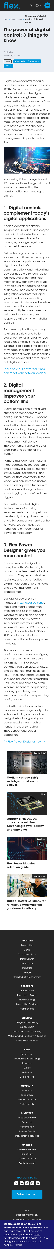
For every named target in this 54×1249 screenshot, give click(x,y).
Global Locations (27, 1099)
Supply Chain (27, 1027)
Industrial (27, 968)
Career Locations (27, 1158)
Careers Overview (27, 1149)
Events (27, 1067)
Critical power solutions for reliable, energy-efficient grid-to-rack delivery (26, 904)
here (37, 1234)
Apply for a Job (27, 1163)
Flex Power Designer (30, 602)
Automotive (27, 945)
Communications (27, 954)
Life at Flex (27, 1154)
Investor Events (27, 1131)
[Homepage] (12, 5)
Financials (27, 1122)
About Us (27, 1090)
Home (27, 1210)
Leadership (27, 1095)
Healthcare (27, 963)
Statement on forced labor (27, 1219)
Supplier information (27, 1214)
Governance (27, 1126)
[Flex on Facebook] (27, 1183)
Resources (16, 19)
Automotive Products (27, 1004)
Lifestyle (27, 972)
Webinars (27, 1072)
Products (27, 986)
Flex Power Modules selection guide (21, 865)
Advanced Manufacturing (27, 1031)
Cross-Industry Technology (27, 61)
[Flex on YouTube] (38, 1183)
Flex (6, 19)
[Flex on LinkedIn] (22, 1183)
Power (8, 66)
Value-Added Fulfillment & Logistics (27, 1036)
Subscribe (23, 1194)
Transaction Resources (27, 1135)
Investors (27, 1113)
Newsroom (27, 1054)
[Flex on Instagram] (32, 1183)
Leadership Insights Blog (27, 1058)
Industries (27, 940)
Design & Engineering (27, 1022)
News (27, 1049)
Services (27, 1017)
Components (27, 1008)
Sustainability (27, 1104)
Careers (27, 1144)
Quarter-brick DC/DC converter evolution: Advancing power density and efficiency (25, 824)
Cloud (27, 949)
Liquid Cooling (27, 999)
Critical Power (27, 990)
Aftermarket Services (27, 1040)
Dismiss (18, 1244)
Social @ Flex (27, 1076)
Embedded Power (27, 995)
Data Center (27, 958)
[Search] (31, 5)
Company (27, 1085)
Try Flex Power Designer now (23, 741)
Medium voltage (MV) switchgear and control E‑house (23, 781)
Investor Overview (27, 1117)
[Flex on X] (16, 1183)
